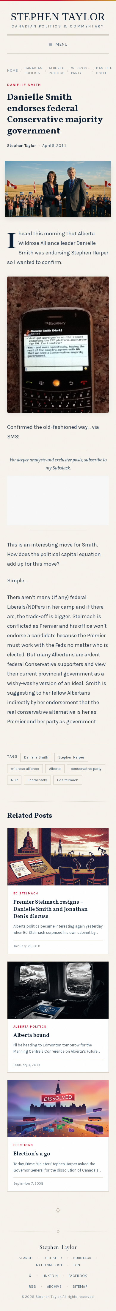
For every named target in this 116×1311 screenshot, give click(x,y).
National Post (49, 1265)
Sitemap (80, 1286)
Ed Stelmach (67, 780)
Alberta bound (31, 1035)
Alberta (55, 769)
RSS (32, 1286)
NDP (14, 780)
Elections (23, 1145)
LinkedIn (50, 1276)
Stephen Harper (71, 757)
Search (25, 1258)
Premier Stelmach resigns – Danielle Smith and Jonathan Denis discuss (50, 910)
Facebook (78, 1276)
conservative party (86, 769)
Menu (61, 44)
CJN (76, 1265)
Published (52, 1258)
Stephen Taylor (21, 145)
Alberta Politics (29, 1026)
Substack (82, 1258)
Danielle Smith (24, 85)
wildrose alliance (25, 769)
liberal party (37, 780)
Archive (54, 1286)
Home (12, 70)
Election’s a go (31, 1154)
